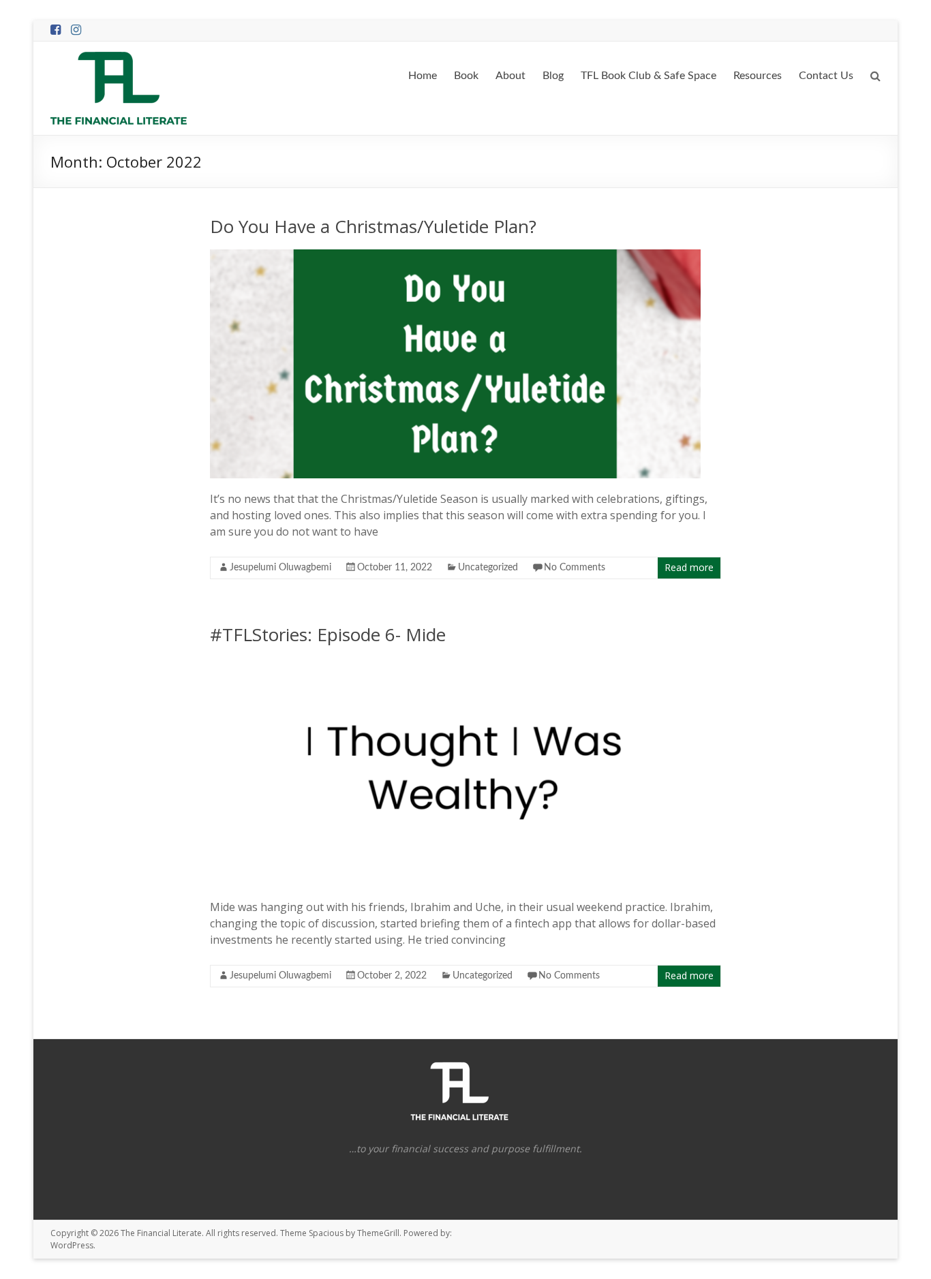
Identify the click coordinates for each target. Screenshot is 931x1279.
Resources (757, 75)
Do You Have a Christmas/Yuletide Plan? (373, 226)
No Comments (574, 567)
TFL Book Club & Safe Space (648, 75)
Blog (553, 75)
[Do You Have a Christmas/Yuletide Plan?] (455, 256)
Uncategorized (488, 567)
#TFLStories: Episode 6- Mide (328, 634)
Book (466, 75)
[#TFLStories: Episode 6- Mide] (475, 664)
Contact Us (826, 75)
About (510, 75)
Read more (689, 567)
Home (422, 75)
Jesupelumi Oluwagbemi (280, 567)
